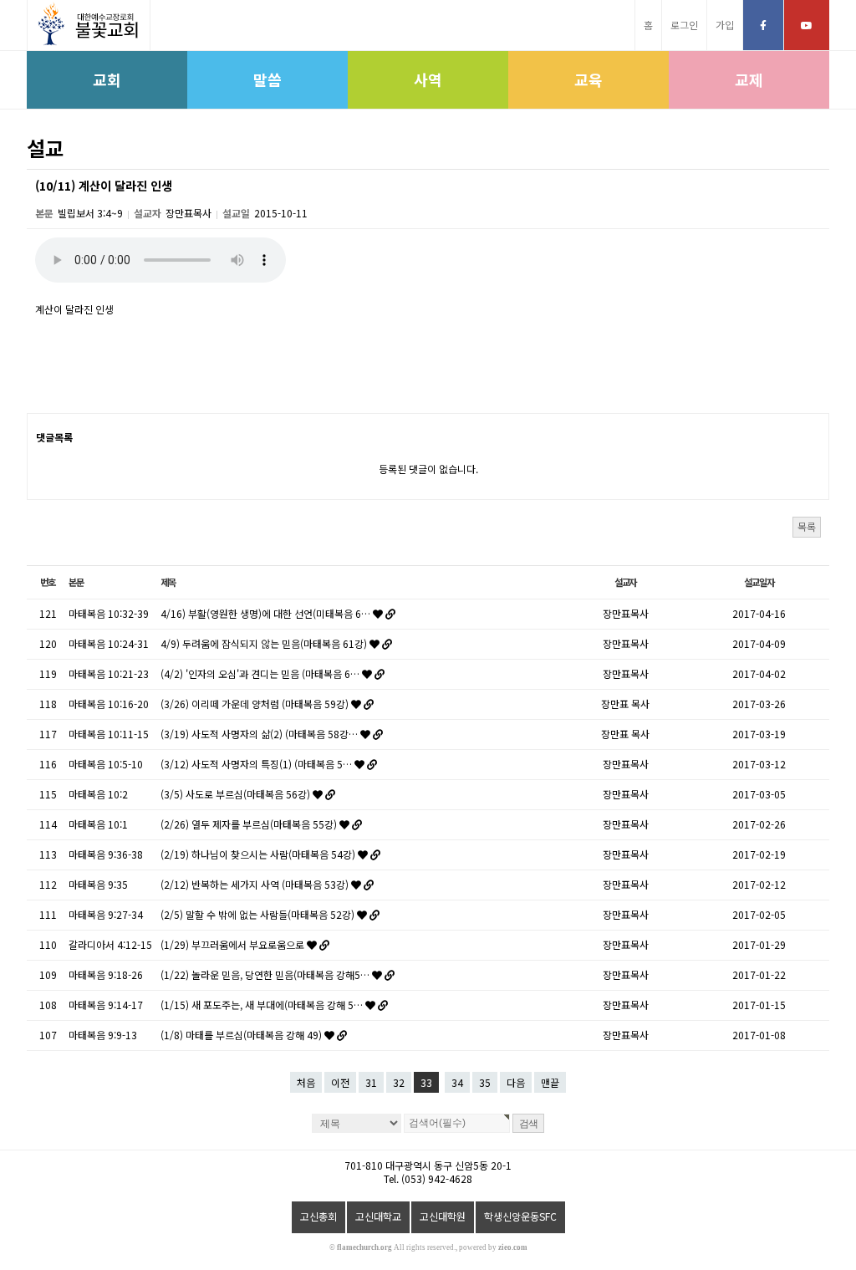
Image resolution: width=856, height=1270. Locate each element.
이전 (340, 1082)
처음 (306, 1082)
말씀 (267, 79)
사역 (428, 79)
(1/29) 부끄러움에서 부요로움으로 (233, 944)
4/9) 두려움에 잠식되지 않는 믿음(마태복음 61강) (264, 643)
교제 (749, 79)
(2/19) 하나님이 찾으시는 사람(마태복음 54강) (259, 854)
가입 (725, 25)
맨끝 (550, 1082)
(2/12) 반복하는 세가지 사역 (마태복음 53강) (255, 884)
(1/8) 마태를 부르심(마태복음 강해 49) (242, 1035)
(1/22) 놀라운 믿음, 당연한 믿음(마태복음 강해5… (266, 974)
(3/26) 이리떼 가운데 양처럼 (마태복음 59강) (255, 703)
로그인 (684, 25)
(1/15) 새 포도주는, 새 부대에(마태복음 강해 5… (262, 1004)
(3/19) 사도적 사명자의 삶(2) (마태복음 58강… (260, 734)
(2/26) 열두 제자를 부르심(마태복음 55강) (249, 824)
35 (485, 1082)
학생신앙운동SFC (520, 1216)
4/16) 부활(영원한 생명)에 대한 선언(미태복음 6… (266, 613)
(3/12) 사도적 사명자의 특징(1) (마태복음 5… (257, 764)
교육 (588, 79)
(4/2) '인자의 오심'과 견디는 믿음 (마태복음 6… (261, 673)
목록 (806, 526)
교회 (107, 79)
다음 (516, 1082)
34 (457, 1082)
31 (371, 1082)
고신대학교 (378, 1216)
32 (399, 1082)
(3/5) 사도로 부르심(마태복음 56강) (236, 794)
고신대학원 (443, 1216)
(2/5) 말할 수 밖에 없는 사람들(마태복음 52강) (258, 914)
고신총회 (318, 1216)
